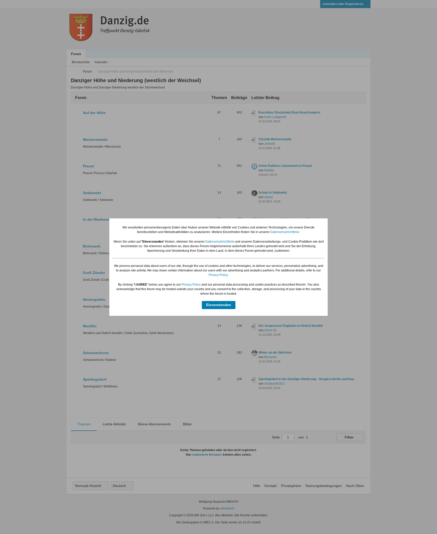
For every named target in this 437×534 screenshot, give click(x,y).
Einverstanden (218, 305)
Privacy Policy (218, 275)
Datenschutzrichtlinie (284, 232)
